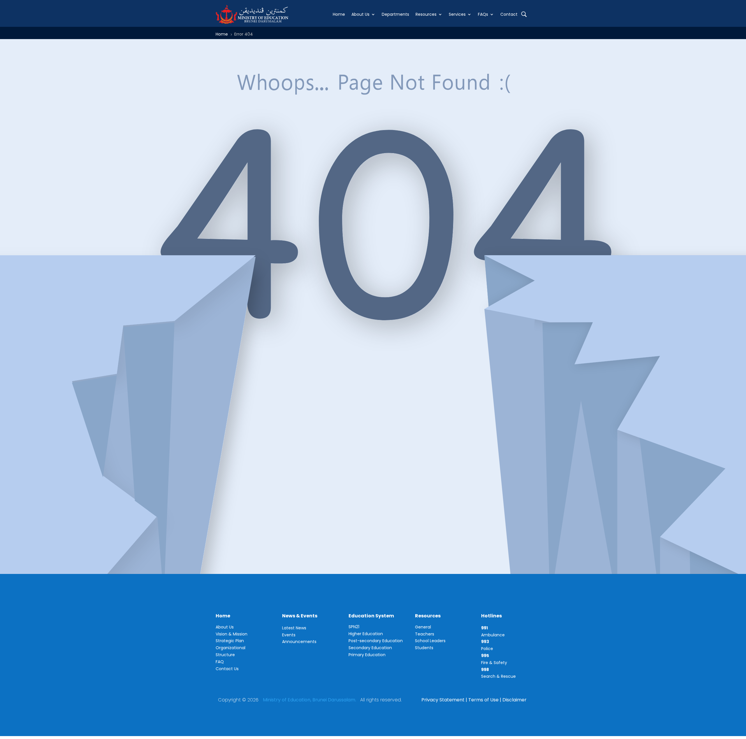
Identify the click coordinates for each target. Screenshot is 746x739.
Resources (426, 14)
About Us (360, 14)
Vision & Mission (231, 634)
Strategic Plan (230, 641)
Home (339, 14)
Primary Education (367, 655)
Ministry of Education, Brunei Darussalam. (309, 699)
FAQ (220, 662)
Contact (509, 14)
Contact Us (227, 669)
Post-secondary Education (376, 641)
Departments (395, 14)
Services (457, 14)
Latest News (294, 628)
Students (424, 648)
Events (288, 635)
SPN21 (354, 627)
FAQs (483, 14)
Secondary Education (370, 648)
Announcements (299, 642)
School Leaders (430, 641)
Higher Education (366, 634)
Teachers (424, 634)
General (423, 627)
